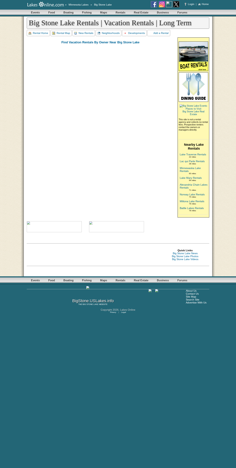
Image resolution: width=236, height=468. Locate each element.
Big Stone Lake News (185, 253)
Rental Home (40, 33)
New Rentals (86, 33)
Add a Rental (161, 33)
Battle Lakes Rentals (192, 208)
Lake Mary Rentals (191, 177)
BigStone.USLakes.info (93, 300)
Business (163, 12)
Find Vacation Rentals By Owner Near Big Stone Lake (100, 42)
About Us (191, 290)
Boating (68, 12)
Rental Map (63, 33)
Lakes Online (127, 309)
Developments (136, 33)
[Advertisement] (94, 254)
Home (205, 4)
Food (51, 12)
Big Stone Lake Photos (185, 256)
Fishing (87, 12)
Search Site (192, 299)
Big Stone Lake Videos (185, 259)
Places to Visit (193, 108)
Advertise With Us (196, 302)
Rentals (120, 12)
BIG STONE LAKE (90, 304)
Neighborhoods (111, 33)
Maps (103, 12)
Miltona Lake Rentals (192, 201)
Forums (182, 12)
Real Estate (141, 12)
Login (191, 4)
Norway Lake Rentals (192, 194)
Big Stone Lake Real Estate (193, 113)
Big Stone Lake (103, 4)
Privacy (113, 312)
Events (35, 12)
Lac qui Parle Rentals (192, 161)
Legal (123, 312)
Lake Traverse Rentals (193, 154)
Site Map (191, 296)
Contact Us (192, 293)
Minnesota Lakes (78, 4)
